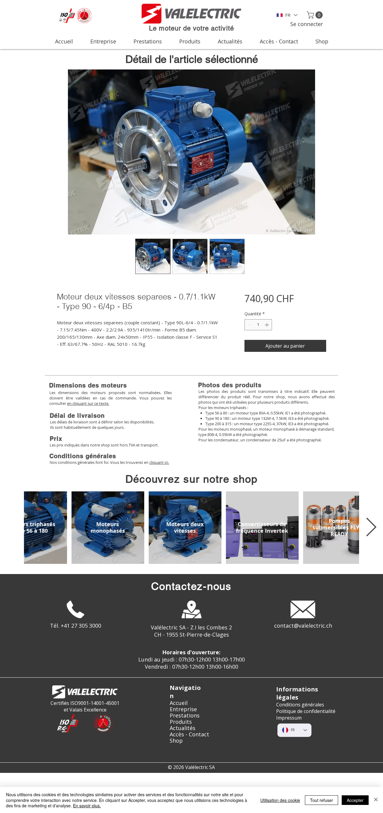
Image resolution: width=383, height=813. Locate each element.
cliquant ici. (159, 462)
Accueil (179, 703)
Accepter (355, 800)
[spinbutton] (258, 325)
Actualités (182, 728)
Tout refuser (321, 800)
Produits (181, 722)
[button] (315, 15)
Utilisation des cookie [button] (280, 800)
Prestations (185, 715)
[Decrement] (249, 325)
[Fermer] (375, 800)
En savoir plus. (87, 806)
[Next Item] (371, 527)
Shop (176, 741)
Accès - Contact (189, 734)
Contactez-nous (191, 586)
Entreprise (183, 709)
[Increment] (267, 325)
